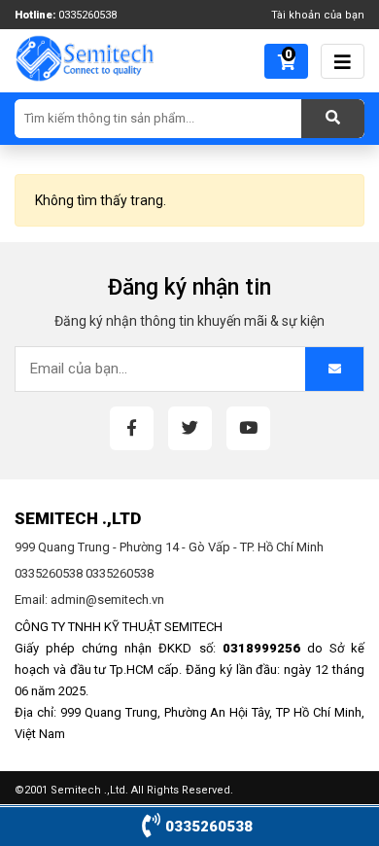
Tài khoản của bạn (317, 15)
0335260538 (87, 15)
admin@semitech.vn (107, 599)
